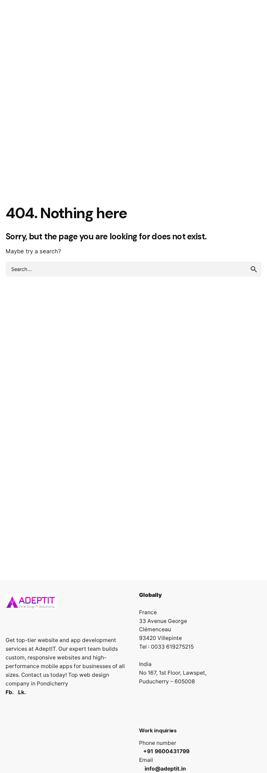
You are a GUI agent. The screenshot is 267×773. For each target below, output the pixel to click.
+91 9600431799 (166, 751)
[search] (253, 269)
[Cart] (251, 46)
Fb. (10, 692)
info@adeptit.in (164, 768)
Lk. (22, 692)
